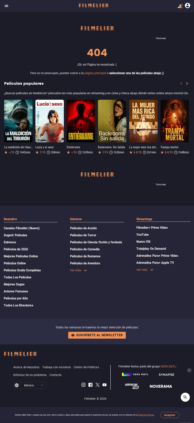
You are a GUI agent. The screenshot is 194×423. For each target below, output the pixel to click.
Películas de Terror (83, 235)
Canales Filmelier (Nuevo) (22, 228)
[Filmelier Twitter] (97, 385)
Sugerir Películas (15, 235)
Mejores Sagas (14, 284)
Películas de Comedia (85, 249)
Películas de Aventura (85, 263)
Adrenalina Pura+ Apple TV (155, 262)
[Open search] (185, 397)
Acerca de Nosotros (26, 367)
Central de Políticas (146, 415)
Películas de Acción (83, 228)
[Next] (187, 84)
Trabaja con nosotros (56, 367)
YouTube (142, 234)
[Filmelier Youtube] (104, 385)
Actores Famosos (16, 291)
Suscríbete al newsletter (99, 335)
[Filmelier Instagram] (83, 385)
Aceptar (169, 415)
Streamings (144, 219)
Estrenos (10, 242)
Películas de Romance (85, 256)
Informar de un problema (30, 375)
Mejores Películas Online (21, 256)
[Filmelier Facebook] (90, 385)
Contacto (55, 375)
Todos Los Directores (18, 305)
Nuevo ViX (143, 241)
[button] (42, 385)
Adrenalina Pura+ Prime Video (157, 255)
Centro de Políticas (86, 367)
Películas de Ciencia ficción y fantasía (96, 242)
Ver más (75, 270)
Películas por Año (16, 298)
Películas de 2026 (16, 249)
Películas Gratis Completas (22, 270)
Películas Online (15, 263)
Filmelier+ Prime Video (152, 227)
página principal (95, 73)
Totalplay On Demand (151, 248)
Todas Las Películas (17, 277)
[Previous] (181, 84)
